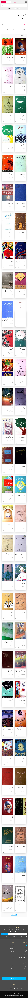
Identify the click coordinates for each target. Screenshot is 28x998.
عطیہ (26, 945)
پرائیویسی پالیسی (17, 936)
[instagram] (11, 988)
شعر (17, 8)
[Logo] (22, 2)
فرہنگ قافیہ (25, 948)
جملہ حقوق (9, 993)
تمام (24, 30)
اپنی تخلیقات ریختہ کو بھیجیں (23, 957)
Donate (8, 2)
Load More (14, 914)
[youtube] (14, 988)
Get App (3, 2)
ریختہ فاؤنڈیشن (12, 945)
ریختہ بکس (12, 972)
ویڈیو (12, 8)
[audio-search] (3, 5)
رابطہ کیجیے (12, 951)
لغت (13, 30)
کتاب (18, 30)
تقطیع (26, 951)
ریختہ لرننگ (25, 968)
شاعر (7, 30)
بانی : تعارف (12, 948)
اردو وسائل (25, 954)
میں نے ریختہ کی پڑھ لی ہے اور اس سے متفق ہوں (14, 936)
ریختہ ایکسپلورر (12, 957)
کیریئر (13, 954)
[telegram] (8, 988)
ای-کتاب (9, 8)
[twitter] (18, 988)
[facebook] (21, 988)
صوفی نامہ (25, 965)
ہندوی (13, 965)
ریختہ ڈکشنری (12, 968)
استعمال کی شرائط (13, 993)
